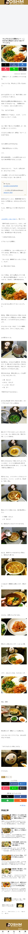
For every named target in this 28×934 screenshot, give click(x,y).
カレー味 (9, 777)
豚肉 (4, 777)
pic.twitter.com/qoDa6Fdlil (11, 186)
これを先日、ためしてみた (8, 219)
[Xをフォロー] (7, 796)
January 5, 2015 (8, 192)
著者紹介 (20, 929)
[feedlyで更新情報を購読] (7, 800)
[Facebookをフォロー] (20, 796)
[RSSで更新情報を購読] (20, 800)
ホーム (7, 929)
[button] (22, 69)
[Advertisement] (14, 19)
